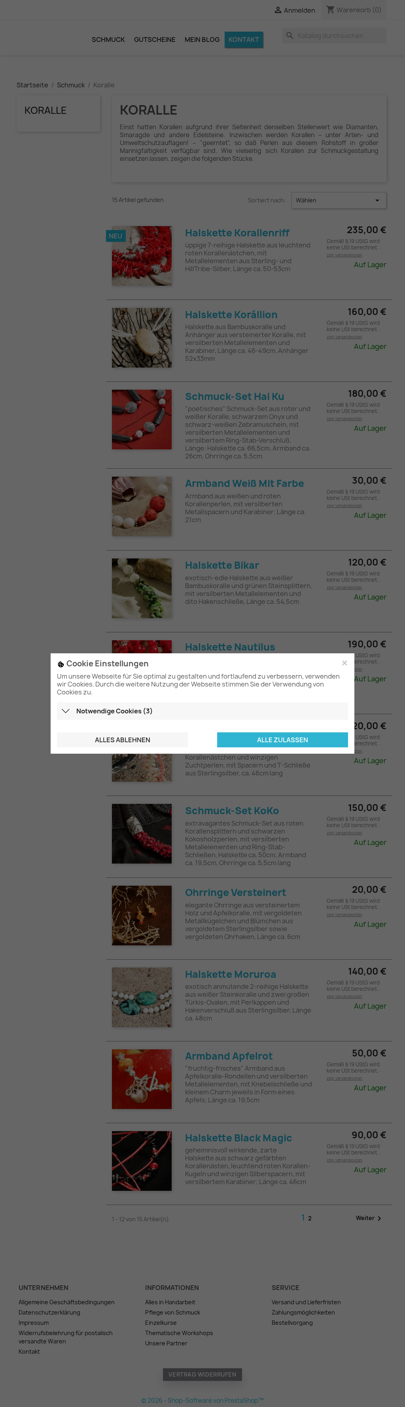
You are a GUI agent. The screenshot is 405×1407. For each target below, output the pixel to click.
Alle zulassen (282, 740)
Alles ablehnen (122, 740)
